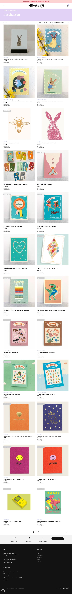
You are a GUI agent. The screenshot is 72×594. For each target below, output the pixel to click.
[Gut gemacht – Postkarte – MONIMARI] (19, 207)
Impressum (6, 579)
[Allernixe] (36, 6)
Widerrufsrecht (7, 573)
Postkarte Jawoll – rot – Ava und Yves (46, 479)
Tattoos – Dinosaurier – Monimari (46, 352)
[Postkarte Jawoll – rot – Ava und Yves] (52, 460)
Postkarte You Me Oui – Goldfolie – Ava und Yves (49, 436)
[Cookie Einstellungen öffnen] (3, 592)
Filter (6, 22)
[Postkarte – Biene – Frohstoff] (19, 124)
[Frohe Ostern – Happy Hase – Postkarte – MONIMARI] (52, 82)
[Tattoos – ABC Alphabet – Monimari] (52, 375)
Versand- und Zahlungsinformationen (12, 571)
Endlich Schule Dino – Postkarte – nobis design (49, 521)
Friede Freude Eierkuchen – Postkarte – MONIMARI (16, 310)
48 (44, 22)
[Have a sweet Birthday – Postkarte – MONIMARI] (19, 249)
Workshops (39, 557)
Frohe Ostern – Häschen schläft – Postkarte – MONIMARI (18, 101)
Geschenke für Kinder (8, 183)
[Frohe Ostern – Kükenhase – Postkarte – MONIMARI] (52, 40)
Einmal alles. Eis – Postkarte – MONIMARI (47, 268)
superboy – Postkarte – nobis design (13, 521)
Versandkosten (7, 63)
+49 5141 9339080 (8, 562)
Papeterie (10, 10)
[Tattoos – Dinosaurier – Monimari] (52, 333)
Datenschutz (6, 575)
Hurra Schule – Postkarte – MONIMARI (46, 226)
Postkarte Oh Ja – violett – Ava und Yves (13, 479)
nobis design (6, 519)
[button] (57, 538)
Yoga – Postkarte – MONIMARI (44, 184)
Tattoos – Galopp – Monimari (11, 352)
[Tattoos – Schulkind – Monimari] (19, 375)
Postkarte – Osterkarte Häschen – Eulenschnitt (16, 59)
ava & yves (6, 434)
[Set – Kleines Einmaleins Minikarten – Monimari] (19, 165)
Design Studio (40, 555)
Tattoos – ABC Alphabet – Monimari (46, 394)
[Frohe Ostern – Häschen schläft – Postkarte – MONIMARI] (19, 82)
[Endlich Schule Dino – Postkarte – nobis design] (52, 502)
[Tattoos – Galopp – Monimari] (19, 333)
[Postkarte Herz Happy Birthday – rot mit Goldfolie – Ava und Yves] (19, 417)
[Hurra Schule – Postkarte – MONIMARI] (52, 207)
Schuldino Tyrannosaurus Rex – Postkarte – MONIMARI (51, 310)
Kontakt (38, 559)
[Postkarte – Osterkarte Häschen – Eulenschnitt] (19, 40)
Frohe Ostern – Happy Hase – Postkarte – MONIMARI (50, 101)
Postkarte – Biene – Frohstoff (11, 143)
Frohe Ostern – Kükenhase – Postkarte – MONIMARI (50, 59)
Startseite (5, 10)
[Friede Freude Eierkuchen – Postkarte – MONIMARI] (19, 291)
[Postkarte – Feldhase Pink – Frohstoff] (52, 124)
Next (66, 532)
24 (42, 22)
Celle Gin (39, 561)
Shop (38, 553)
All (46, 22)
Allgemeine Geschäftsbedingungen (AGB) (13, 577)
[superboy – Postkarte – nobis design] (19, 502)
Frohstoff (5, 141)
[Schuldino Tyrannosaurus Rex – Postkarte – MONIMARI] (52, 291)
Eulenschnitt (6, 57)
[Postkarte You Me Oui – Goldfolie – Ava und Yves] (52, 417)
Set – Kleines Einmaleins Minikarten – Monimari (16, 184)
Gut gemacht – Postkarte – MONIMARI (13, 226)
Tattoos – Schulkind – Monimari (12, 394)
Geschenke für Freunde (41, 57)
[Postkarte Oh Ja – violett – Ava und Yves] (19, 460)
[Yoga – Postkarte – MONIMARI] (52, 165)
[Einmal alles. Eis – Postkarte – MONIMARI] (52, 249)
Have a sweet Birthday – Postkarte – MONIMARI (15, 268)
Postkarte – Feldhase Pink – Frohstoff (46, 143)
